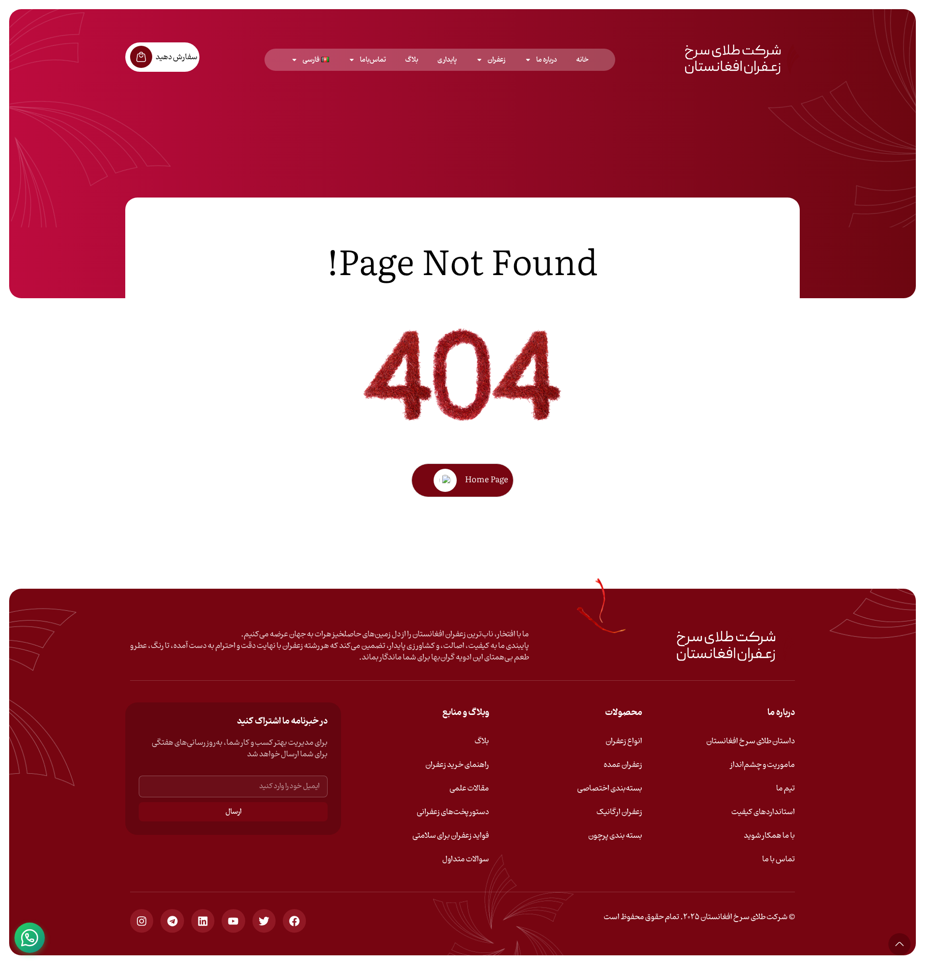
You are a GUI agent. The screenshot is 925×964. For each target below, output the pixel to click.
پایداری (447, 59)
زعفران (496, 59)
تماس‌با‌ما (373, 59)
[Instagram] (141, 920)
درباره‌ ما (546, 59)
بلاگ (411, 59)
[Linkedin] (202, 920)
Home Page (486, 480)
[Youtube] (233, 920)
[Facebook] (294, 920)
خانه (582, 59)
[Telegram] (172, 920)
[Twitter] (264, 920)
